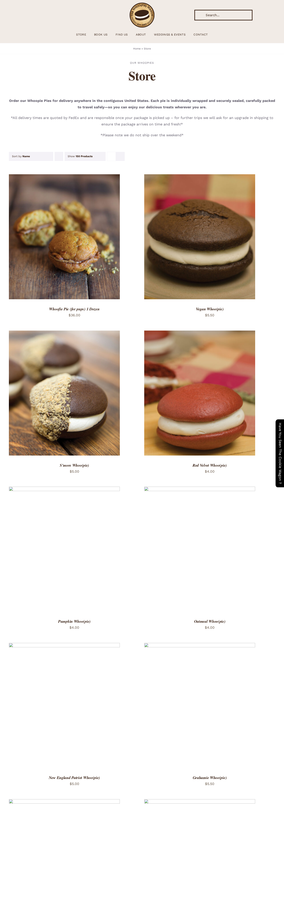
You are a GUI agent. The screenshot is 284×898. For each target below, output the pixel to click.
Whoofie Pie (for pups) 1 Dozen (74, 309)
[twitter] (19, 15)
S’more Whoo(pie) (74, 465)
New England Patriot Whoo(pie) (74, 777)
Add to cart (51, 237)
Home (137, 48)
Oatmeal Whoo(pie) (209, 621)
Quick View (79, 237)
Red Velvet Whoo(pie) (210, 465)
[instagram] (12, 15)
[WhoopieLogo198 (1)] (142, 4)
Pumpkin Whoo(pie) (74, 621)
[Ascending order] (59, 156)
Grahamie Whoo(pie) (210, 777)
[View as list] (120, 156)
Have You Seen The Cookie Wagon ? (280, 453)
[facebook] (26, 15)
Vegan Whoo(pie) (210, 309)
